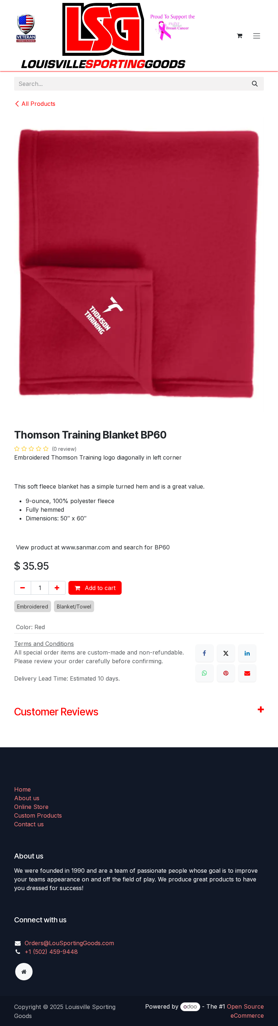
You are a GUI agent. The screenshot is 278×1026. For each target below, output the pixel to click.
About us (26, 798)
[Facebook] (204, 653)
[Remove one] (22, 588)
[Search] (255, 84)
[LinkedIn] (247, 653)
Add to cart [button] (99, 587)
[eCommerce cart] (239, 35)
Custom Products (38, 815)
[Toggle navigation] (256, 35)
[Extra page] (24, 971)
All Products (38, 103)
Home (22, 789)
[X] (226, 653)
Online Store (31, 806)
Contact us (29, 824)
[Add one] (57, 588)
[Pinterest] (226, 673)
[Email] (247, 673)
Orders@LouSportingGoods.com (69, 943)
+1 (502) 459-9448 (51, 951)
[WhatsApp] (204, 673)
